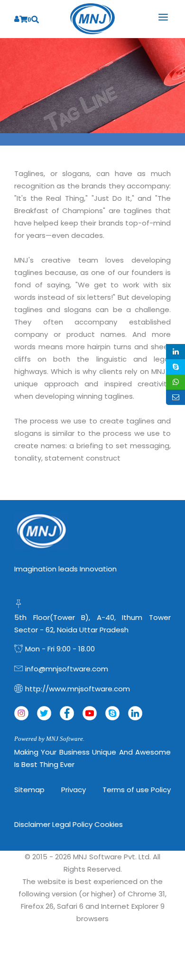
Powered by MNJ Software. (49, 738)
